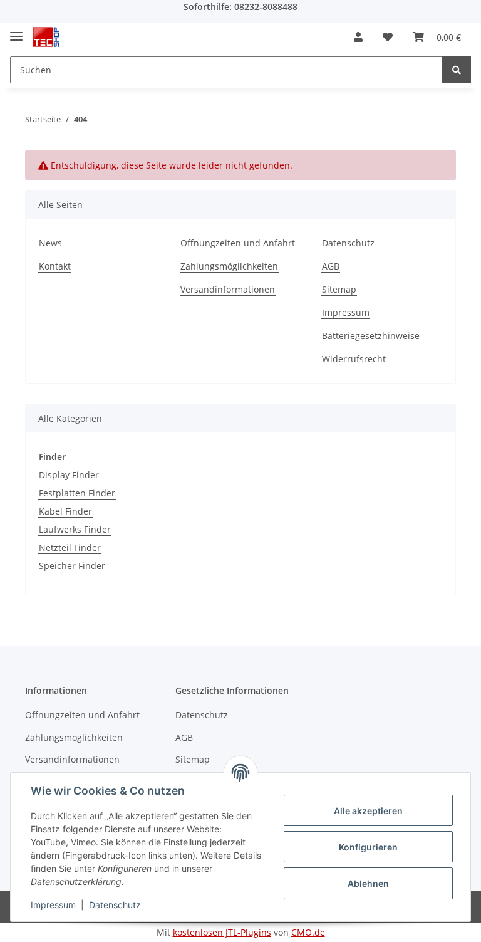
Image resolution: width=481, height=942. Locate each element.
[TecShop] (46, 37)
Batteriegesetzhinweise (371, 336)
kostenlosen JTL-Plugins (222, 932)
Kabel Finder (65, 511)
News (50, 243)
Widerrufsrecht (354, 359)
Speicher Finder (72, 566)
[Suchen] (456, 69)
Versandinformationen (227, 289)
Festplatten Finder (77, 493)
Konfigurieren (368, 847)
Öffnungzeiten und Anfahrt (237, 243)
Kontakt (55, 266)
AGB (330, 266)
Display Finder (69, 475)
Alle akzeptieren (368, 810)
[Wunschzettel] (388, 37)
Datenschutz (348, 243)
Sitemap (339, 289)
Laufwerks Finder (75, 529)
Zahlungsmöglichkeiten (229, 266)
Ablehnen (368, 883)
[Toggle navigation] (16, 31)
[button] (358, 37)
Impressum (346, 312)
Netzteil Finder (70, 547)
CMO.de (308, 932)
